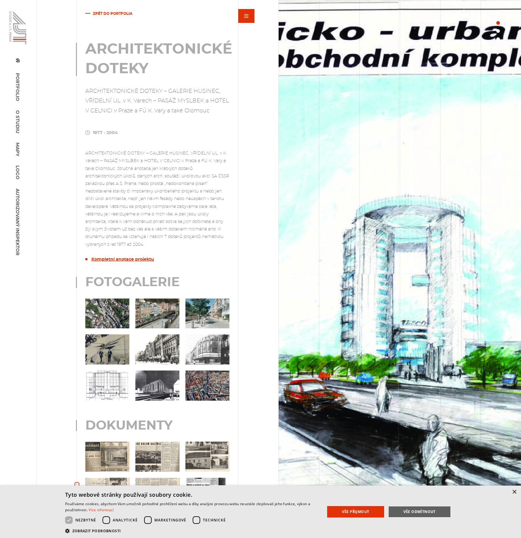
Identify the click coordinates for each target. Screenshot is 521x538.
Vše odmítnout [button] (419, 511)
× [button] (514, 492)
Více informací (101, 509)
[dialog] (260, 512)
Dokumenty (256, 37)
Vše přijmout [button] (355, 511)
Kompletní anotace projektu (122, 259)
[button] (191, 530)
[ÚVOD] (20, 57)
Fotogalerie (257, 31)
